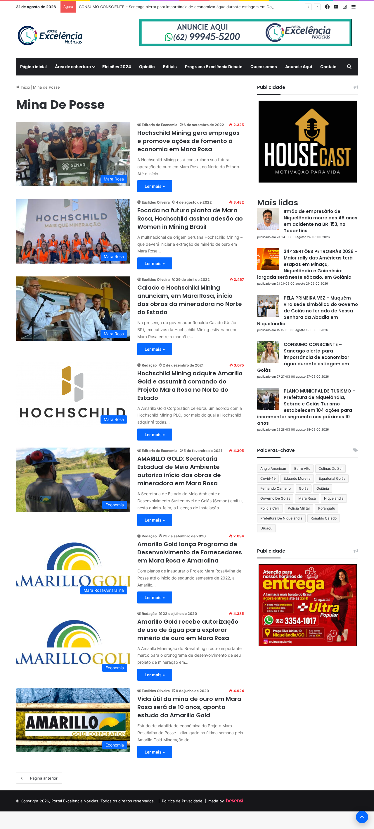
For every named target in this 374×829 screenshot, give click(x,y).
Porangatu (326, 508)
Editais (170, 66)
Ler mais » (155, 186)
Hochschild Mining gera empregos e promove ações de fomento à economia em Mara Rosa (188, 141)
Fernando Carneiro (275, 488)
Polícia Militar (299, 508)
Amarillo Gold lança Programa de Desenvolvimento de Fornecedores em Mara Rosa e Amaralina (189, 552)
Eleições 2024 (116, 66)
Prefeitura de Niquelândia (281, 518)
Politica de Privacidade (182, 801)
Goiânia (322, 488)
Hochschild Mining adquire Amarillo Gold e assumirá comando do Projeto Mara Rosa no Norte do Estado (190, 385)
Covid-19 (268, 478)
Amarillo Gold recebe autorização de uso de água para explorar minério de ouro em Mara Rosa (187, 630)
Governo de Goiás (275, 498)
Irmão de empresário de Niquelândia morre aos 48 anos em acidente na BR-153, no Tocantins (320, 221)
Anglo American (273, 468)
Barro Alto (302, 468)
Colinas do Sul (330, 468)
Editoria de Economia (159, 125)
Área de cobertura (73, 66)
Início (25, 87)
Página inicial (33, 66)
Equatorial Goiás (332, 478)
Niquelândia (334, 498)
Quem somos (263, 66)
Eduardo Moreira (297, 478)
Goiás (303, 488)
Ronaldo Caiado (324, 518)
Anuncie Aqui (298, 66)
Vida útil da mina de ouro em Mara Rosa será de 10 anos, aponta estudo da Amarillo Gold (189, 707)
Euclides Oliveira (156, 202)
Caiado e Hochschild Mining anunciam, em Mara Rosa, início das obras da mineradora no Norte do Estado (189, 299)
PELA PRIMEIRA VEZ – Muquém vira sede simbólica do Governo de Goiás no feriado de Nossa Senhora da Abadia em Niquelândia (307, 311)
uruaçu (266, 528)
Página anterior (44, 778)
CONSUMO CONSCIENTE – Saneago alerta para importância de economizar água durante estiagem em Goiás (178, 6)
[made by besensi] (234, 801)
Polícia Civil (270, 508)
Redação (149, 365)
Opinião (147, 66)
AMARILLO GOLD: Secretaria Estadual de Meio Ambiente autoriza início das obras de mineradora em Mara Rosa (179, 471)
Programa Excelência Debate (213, 66)
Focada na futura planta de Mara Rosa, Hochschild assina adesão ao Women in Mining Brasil (190, 218)
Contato (328, 66)
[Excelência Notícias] (49, 35)
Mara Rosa (307, 498)
